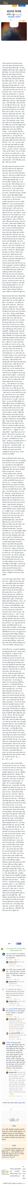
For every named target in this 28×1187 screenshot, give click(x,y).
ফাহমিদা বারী (9, 1043)
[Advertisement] (14, 50)
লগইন (20, 1103)
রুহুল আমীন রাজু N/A (11, 970)
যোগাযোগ (12, 1176)
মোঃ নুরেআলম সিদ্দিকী (11, 1009)
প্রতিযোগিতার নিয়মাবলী (8, 1157)
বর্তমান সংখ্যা (18, 1174)
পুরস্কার (9, 6)
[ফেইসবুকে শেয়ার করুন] (18, 943)
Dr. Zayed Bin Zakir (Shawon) (14, 989)
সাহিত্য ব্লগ (17, 1176)
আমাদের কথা (4, 6)
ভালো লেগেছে (9, 960)
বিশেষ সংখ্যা (24, 1172)
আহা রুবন (8, 954)
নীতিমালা (12, 1174)
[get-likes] (9, 943)
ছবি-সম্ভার (24, 1177)
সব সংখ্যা (24, 1168)
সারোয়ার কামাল (14, 17)
